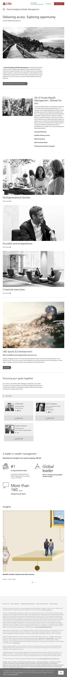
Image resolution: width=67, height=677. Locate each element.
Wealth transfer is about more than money (18, 574)
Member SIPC (42, 638)
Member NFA (16, 643)
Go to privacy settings (13, 674)
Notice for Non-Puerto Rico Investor (26, 661)
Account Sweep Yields (14, 665)
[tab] (32, 582)
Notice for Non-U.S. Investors (10, 661)
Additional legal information (28, 604)
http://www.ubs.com (47, 610)
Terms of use (6, 604)
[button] (20, 410)
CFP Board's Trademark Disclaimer (43, 665)
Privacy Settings (53, 604)
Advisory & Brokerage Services (27, 665)
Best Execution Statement (43, 663)
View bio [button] (23, 418)
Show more (7, 201)
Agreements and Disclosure (16, 668)
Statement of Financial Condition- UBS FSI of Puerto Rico (22, 663)
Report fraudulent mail (42, 604)
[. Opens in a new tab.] (7, 3)
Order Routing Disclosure (42, 661)
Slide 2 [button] (35, 582)
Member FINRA (50, 638)
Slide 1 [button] (32, 582)
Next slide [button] (62, 539)
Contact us (48, 3)
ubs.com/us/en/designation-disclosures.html (48, 658)
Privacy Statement (19, 672)
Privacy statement (15, 604)
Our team (9, 396)
